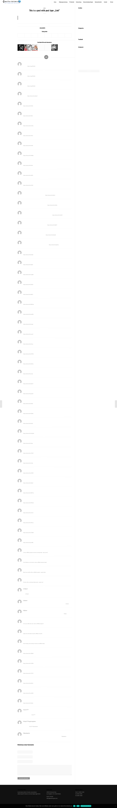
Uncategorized (81, 33)
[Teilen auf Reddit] (61, 35)
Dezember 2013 (82, 17)
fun (48, 28)
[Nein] (115, 806)
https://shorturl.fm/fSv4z (28, 165)
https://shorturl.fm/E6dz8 (28, 254)
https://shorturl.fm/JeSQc (52, 205)
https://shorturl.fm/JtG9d (28, 185)
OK (74, 805)
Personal (80, 32)
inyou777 (33, 714)
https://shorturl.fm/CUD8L (28, 663)
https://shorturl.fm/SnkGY (28, 383)
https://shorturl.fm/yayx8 (28, 334)
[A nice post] (41, 47)
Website (35, 761)
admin (52, 25)
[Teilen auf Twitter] (27, 35)
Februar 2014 (81, 15)
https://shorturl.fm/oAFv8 (28, 683)
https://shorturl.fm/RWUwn (28, 304)
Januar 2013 (81, 19)
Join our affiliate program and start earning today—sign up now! (35, 552)
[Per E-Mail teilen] (68, 35)
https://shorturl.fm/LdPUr (28, 175)
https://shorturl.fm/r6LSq (28, 463)
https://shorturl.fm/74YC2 (28, 673)
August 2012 (81, 20)
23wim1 (67, 603)
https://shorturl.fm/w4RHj (28, 693)
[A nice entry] (27, 47)
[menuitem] (55, 2)
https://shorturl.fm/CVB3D (28, 532)
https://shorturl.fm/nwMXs (28, 314)
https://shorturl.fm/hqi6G (28, 264)
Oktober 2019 (81, 10)
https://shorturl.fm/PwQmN (28, 433)
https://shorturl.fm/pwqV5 (28, 393)
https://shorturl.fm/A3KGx (28, 363)
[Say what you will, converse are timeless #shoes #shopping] (89, 66)
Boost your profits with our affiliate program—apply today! (34, 572)
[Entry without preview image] (48, 47)
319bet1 (27, 593)
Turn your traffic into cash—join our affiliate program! (33, 623)
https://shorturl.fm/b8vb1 (50, 195)
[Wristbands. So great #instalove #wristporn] (96, 58)
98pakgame (64, 736)
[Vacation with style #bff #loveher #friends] (89, 51)
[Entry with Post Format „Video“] (21, 47)
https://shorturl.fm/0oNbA (28, 155)
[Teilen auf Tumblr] (48, 35)
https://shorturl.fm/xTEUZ (28, 453)
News (44, 8)
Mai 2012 (80, 22)
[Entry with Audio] (54, 47)
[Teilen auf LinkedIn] (41, 35)
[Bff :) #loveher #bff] (81, 58)
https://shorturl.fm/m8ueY (32, 96)
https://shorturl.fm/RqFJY (52, 225)
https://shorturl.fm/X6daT (28, 483)
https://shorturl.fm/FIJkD (28, 105)
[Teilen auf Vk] (54, 35)
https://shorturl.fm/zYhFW (28, 473)
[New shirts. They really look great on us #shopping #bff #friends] (81, 51)
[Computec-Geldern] (12, 2)
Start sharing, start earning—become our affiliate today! (34, 643)
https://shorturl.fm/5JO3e (28, 125)
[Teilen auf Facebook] (21, 35)
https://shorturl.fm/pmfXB (28, 542)
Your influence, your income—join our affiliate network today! (35, 562)
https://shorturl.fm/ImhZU (57, 215)
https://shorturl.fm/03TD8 (28, 353)
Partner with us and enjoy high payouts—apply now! (33, 582)
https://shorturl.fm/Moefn (28, 703)
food (47, 28)
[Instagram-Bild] (96, 51)
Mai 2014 (80, 13)
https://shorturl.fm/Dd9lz (28, 403)
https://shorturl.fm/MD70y (28, 492)
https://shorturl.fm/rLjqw (28, 443)
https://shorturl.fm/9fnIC (28, 115)
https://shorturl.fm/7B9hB (28, 653)
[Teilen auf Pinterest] (34, 35)
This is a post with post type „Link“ (44, 10)
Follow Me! (89, 70)
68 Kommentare (45, 25)
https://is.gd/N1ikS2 (31, 66)
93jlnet (65, 613)
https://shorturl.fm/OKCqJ (28, 522)
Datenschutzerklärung (86, 805)
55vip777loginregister (33, 726)
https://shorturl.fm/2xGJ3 (28, 512)
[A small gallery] (34, 47)
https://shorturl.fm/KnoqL (28, 324)
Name (35, 751)
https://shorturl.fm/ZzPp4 (28, 284)
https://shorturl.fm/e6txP (28, 423)
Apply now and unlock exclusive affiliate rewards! (32, 633)
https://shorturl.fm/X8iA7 (28, 294)
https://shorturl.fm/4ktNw (28, 413)
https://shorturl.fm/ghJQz (54, 244)
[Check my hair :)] (96, 66)
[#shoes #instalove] (81, 66)
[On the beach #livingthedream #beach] (89, 59)
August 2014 (81, 11)
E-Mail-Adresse (36, 756)
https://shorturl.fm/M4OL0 (28, 502)
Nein (78, 805)
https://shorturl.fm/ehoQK (51, 234)
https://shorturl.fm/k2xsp (28, 344)
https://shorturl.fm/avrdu (28, 373)
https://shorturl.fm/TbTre (28, 135)
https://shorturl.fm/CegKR (28, 274)
